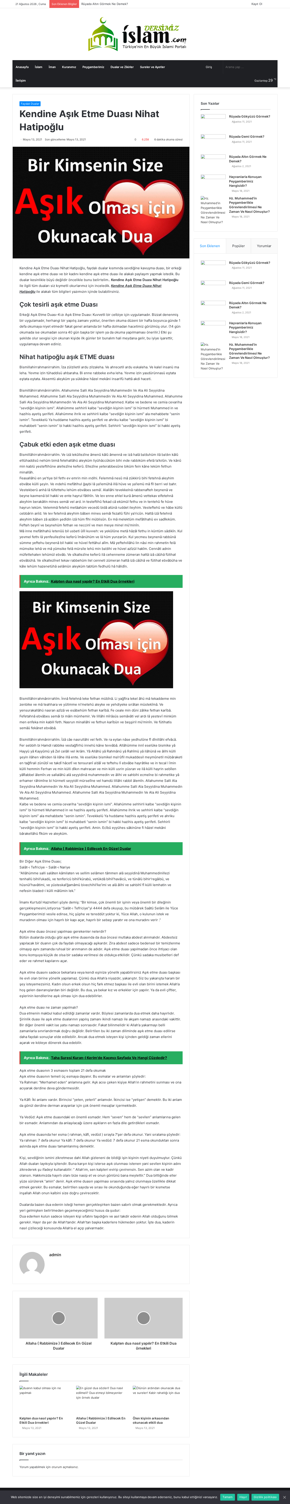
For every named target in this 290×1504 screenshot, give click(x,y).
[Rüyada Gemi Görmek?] (213, 142)
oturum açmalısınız (65, 1467)
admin (55, 1254)
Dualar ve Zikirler (122, 67)
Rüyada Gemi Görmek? (246, 136)
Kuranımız (69, 67)
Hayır (243, 1497)
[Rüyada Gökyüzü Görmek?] (213, 122)
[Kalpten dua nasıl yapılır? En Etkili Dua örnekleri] (44, 1400)
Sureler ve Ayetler (152, 67)
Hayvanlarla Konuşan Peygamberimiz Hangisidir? (115, 4)
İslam (38, 67)
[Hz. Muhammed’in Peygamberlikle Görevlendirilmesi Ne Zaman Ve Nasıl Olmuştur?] (213, 210)
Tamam (227, 1497)
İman (52, 67)
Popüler (238, 246)
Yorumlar (264, 246)
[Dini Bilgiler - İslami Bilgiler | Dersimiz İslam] (145, 34)
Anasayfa (22, 67)
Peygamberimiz (93, 67)
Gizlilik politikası (265, 1497)
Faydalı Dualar (30, 103)
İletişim (21, 80)
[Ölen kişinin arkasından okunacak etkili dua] (158, 1400)
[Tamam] (284, 1497)
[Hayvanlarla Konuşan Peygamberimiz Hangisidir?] (213, 183)
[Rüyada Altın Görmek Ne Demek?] (213, 162)
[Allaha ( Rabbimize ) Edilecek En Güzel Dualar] (101, 1400)
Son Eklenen (210, 246)
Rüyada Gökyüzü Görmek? (249, 116)
